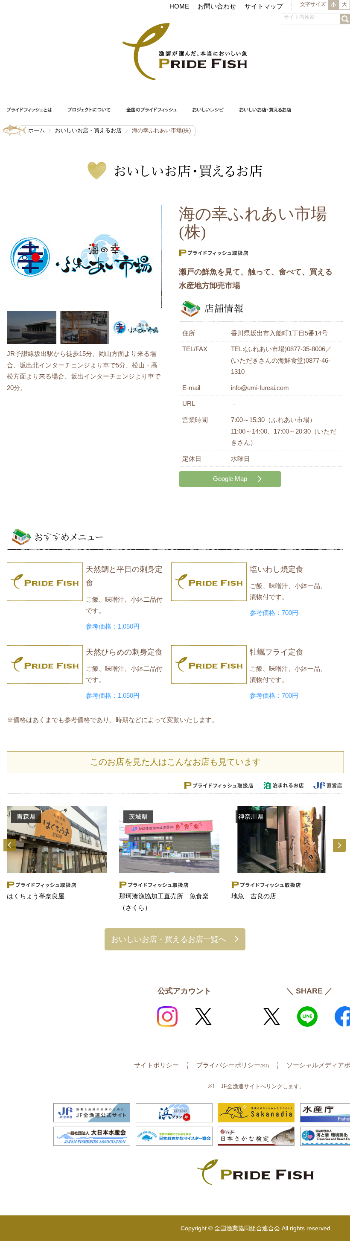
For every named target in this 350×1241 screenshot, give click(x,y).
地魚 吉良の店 (253, 896)
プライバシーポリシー (232, 1065)
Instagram (167, 1016)
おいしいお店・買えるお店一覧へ (168, 939)
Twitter (203, 1016)
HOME (179, 6)
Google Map (230, 478)
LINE (307, 1016)
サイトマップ (264, 6)
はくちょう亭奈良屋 (35, 896)
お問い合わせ (217, 6)
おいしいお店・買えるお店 (88, 130)
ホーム (36, 130)
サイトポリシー (156, 1065)
